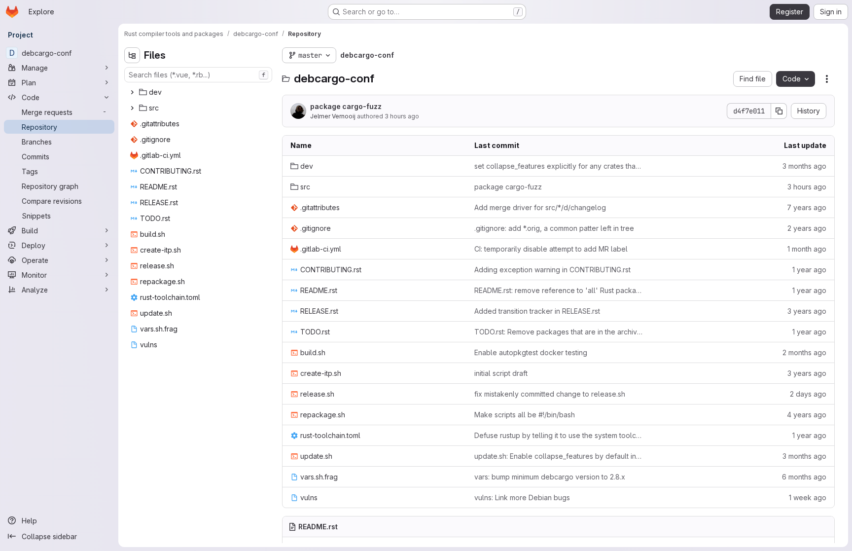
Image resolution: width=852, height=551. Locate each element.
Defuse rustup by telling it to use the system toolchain (558, 435)
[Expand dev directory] (132, 92)
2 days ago (808, 394)
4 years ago (806, 414)
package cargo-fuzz (346, 106)
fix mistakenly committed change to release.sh (549, 394)
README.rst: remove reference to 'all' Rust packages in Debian (558, 290)
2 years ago (806, 228)
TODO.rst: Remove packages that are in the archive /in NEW (558, 332)
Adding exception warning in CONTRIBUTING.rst (552, 269)
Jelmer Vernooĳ (332, 116)
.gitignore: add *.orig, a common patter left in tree (554, 228)
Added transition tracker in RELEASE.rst (537, 311)
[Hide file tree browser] (132, 55)
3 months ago (804, 166)
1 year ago (809, 269)
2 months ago (804, 352)
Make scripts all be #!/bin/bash (524, 414)
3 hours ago (402, 116)
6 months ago (804, 477)
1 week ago (807, 497)
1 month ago (806, 249)
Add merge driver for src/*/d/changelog (540, 207)
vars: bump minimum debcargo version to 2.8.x (549, 477)
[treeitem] (199, 92)
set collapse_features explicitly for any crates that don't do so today (558, 166)
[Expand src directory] (132, 108)
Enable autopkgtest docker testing (530, 352)
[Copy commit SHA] (779, 111)
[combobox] (198, 74)
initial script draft (501, 373)
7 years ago (806, 207)
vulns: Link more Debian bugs (522, 497)
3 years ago (806, 311)
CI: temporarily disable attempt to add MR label (551, 249)
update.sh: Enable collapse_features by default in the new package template (558, 456)
